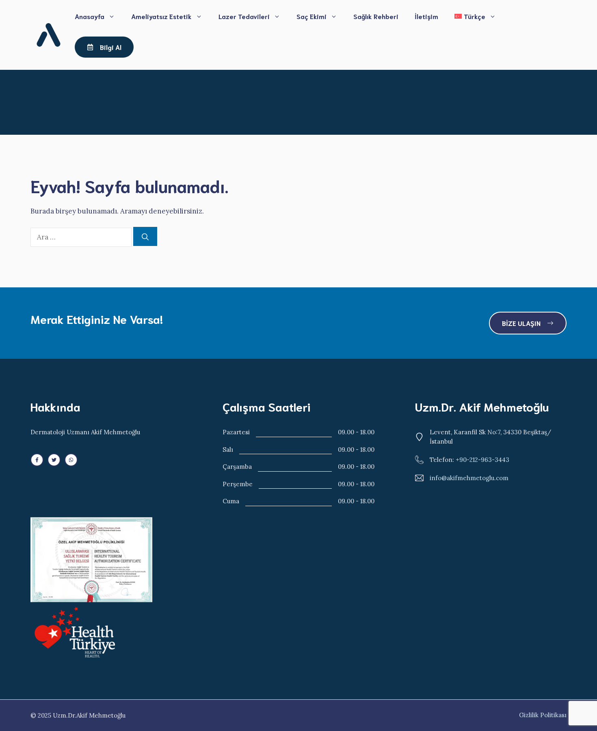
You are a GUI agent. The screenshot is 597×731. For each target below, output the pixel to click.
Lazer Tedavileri (244, 16)
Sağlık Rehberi (375, 16)
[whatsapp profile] (71, 459)
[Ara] (145, 236)
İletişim (426, 16)
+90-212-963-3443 (482, 460)
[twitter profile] (54, 459)
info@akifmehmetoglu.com (469, 478)
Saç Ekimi (311, 16)
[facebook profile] (36, 459)
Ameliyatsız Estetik (161, 16)
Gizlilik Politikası (543, 715)
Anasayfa (89, 16)
